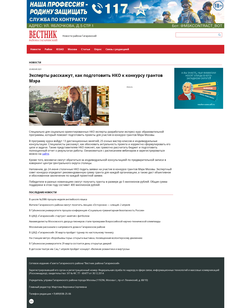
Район (48, 49)
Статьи (85, 49)
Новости (35, 49)
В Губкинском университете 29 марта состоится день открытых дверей (70, 243)
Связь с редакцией (117, 49)
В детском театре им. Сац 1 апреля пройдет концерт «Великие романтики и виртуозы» (79, 249)
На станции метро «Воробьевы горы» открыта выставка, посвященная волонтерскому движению (85, 238)
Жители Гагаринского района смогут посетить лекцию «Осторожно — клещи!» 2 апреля (79, 204)
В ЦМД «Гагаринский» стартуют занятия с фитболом (59, 215)
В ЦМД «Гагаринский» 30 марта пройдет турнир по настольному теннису (71, 232)
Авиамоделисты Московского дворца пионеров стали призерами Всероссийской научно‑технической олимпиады (94, 221)
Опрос (98, 49)
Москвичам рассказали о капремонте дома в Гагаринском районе (67, 227)
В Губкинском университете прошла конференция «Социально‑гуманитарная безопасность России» (86, 210)
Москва (72, 49)
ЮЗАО (60, 49)
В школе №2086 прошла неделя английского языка (58, 199)
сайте (45, 153)
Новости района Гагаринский (79, 36)
